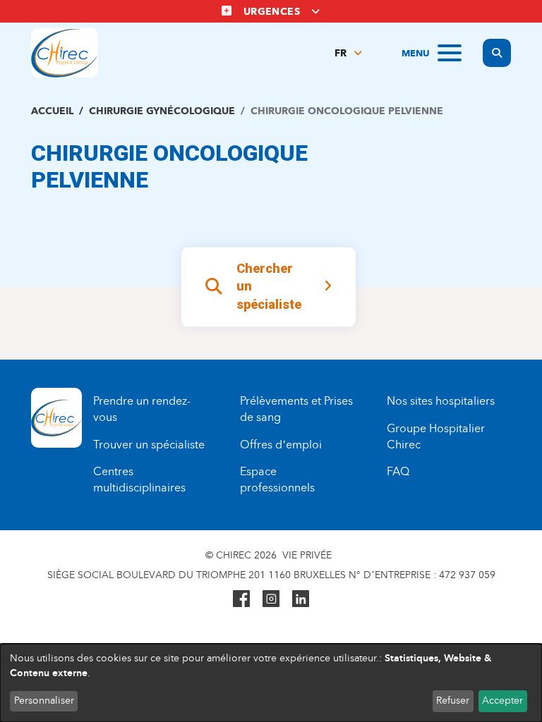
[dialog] (271, 683)
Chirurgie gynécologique (162, 111)
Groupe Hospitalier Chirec (436, 436)
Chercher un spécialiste (268, 286)
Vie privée (307, 555)
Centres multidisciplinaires (139, 479)
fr (341, 53)
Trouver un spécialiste (149, 444)
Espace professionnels (277, 479)
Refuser (452, 700)
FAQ (398, 471)
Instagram (271, 598)
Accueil (52, 111)
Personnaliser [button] (44, 700)
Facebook (241, 598)
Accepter (502, 700)
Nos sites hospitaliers (441, 401)
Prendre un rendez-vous (142, 409)
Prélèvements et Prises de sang (296, 409)
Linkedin (300, 598)
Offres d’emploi (281, 444)
